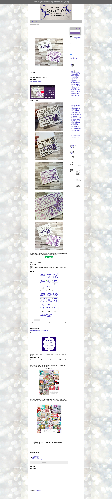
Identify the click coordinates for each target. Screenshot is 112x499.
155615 (49, 288)
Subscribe (75, 33)
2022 (71, 66)
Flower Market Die (42, 275)
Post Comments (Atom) (37, 490)
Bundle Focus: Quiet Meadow (75, 84)
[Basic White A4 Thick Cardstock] (43, 293)
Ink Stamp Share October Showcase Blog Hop (74, 125)
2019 (71, 157)
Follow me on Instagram (35, 456)
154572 (43, 287)
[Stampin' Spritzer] (55, 308)
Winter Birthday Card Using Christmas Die (75, 88)
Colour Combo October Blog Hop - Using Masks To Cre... (76, 121)
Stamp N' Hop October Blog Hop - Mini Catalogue (75, 127)
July (72, 147)
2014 (71, 162)
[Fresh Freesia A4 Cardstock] (55, 293)
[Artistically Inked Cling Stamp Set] (55, 275)
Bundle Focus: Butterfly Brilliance (75, 105)
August (72, 146)
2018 (71, 158)
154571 (55, 283)
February (72, 153)
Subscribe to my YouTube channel (37, 459)
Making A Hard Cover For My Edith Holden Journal (76, 101)
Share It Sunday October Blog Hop (76, 72)
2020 (71, 156)
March (72, 152)
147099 (43, 305)
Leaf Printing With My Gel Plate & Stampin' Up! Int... (75, 83)
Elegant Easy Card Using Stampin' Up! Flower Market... (76, 109)
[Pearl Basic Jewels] (43, 308)
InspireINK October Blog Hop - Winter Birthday (75, 93)
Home (32, 21)
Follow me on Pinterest (35, 457)
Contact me (37, 21)
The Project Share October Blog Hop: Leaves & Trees (75, 141)
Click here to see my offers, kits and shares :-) (39, 330)
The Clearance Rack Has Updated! (76, 134)
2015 (71, 161)
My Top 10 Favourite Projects (75, 75)
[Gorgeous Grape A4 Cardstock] (49, 293)
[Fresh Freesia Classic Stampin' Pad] (49, 301)
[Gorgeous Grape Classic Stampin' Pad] (43, 301)
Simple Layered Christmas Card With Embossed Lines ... (75, 74)
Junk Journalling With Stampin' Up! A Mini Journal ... (76, 114)
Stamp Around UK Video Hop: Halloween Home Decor (75, 143)
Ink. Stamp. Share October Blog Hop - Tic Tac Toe (75, 92)
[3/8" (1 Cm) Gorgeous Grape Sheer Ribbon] (43, 283)
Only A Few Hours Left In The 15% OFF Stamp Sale (76, 99)
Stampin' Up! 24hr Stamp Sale (75, 104)
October (72, 71)
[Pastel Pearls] (55, 281)
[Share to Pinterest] (45, 462)
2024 (71, 64)
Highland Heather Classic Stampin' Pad (55, 304)
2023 (71, 65)
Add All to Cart (37, 319)
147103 (55, 305)
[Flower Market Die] (43, 274)
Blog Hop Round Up (74, 116)
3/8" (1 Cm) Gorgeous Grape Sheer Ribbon (42, 286)
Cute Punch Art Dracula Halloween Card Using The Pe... (76, 128)
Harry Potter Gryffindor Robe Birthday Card (75, 95)
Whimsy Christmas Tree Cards (75, 119)
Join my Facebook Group (35, 458)
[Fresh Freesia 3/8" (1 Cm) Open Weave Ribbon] (49, 285)
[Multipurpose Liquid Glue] (43, 314)
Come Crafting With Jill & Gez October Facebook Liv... (75, 137)
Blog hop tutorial (35, 463)
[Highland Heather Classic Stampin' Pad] (55, 301)
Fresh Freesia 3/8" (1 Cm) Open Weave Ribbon (49, 287)
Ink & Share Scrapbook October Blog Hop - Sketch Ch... (75, 90)
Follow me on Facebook (35, 455)
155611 (49, 305)
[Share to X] (43, 462)
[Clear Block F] (49, 308)
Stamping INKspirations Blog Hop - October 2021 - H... (76, 123)
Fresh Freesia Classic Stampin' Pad (49, 304)
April (72, 151)
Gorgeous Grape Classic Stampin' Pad (42, 304)
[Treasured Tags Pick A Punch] (49, 275)
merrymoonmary (57, 496)
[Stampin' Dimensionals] (49, 314)
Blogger (65, 496)
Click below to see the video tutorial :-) (36, 81)
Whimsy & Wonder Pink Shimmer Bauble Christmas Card (75, 77)
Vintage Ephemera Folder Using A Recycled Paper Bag (75, 132)
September (73, 145)
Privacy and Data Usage (73, 58)
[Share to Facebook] (44, 462)
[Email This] (42, 462)
